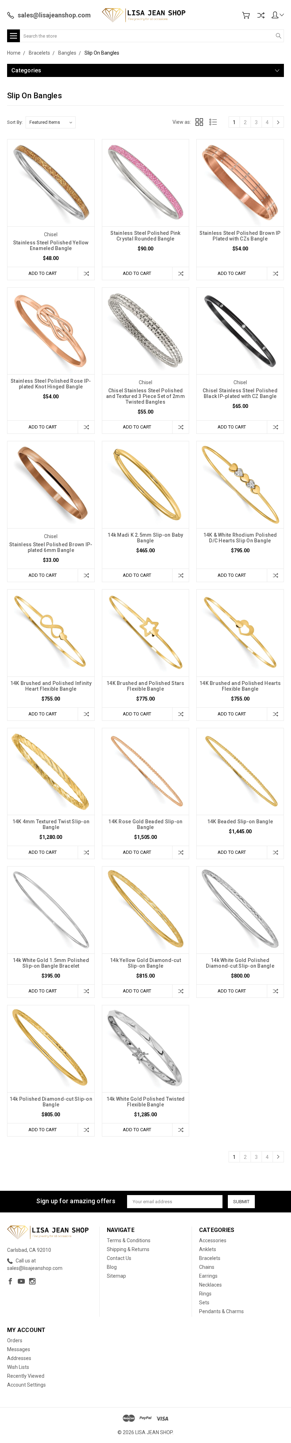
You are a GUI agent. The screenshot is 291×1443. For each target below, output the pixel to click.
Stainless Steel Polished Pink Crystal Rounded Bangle (145, 236)
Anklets (207, 1249)
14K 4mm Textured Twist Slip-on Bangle (51, 824)
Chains (206, 1267)
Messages (18, 1349)
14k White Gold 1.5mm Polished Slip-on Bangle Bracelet (51, 963)
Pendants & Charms (221, 1311)
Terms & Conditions (128, 1240)
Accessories (212, 1240)
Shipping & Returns (128, 1249)
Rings (205, 1294)
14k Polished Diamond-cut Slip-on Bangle (51, 1101)
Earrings (208, 1276)
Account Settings (26, 1385)
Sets (204, 1302)
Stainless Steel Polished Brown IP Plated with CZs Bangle (239, 236)
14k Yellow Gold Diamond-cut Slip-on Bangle (145, 963)
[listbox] (51, 122)
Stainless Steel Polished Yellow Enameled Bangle (51, 245)
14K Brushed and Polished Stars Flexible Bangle (145, 686)
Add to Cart (42, 273)
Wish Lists (18, 1367)
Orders (14, 1340)
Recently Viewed (25, 1376)
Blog (112, 1267)
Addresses (19, 1358)
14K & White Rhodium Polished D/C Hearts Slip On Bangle (240, 537)
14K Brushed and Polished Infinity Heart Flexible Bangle (51, 686)
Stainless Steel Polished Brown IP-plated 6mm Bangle (51, 547)
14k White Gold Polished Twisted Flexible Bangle (145, 1101)
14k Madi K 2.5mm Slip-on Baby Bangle (145, 537)
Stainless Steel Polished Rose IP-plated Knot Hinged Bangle (51, 383)
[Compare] (261, 15)
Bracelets (209, 1258)
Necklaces (210, 1285)
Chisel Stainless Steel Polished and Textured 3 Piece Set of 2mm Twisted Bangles (145, 396)
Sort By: (15, 122)
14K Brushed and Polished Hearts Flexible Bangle (240, 686)
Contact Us (119, 1258)
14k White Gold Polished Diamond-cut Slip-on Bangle (240, 963)
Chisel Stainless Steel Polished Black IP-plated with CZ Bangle (240, 393)
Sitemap (116, 1276)
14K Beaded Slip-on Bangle (240, 821)
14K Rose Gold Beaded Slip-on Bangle (145, 824)
